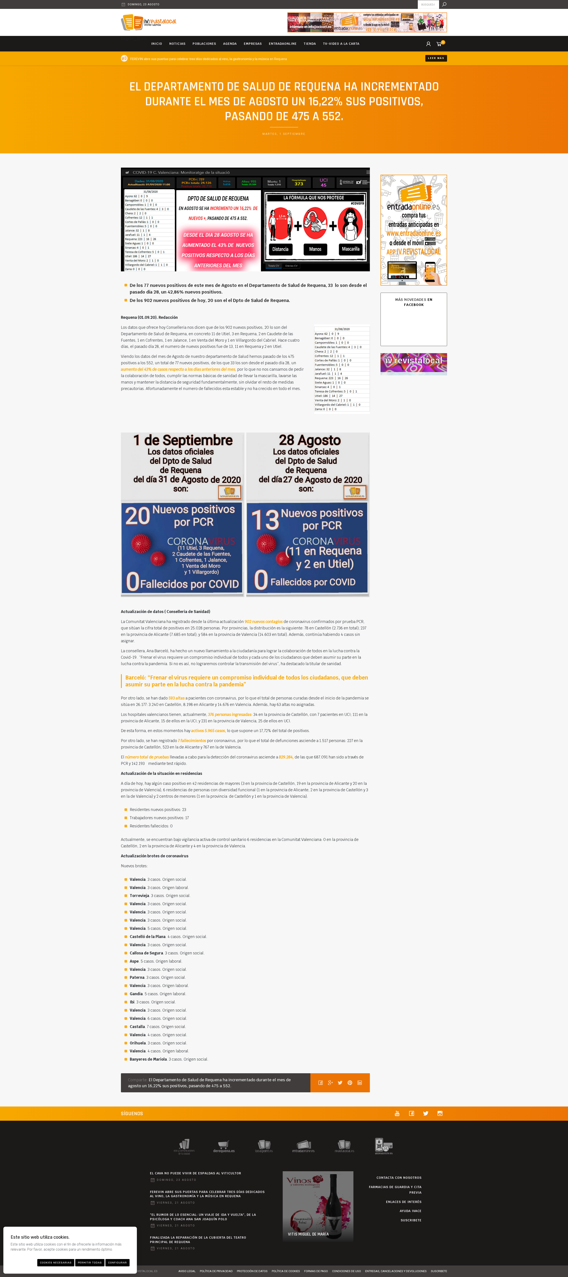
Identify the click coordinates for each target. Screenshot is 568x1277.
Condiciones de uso (346, 1271)
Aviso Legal (187, 1271)
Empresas (253, 44)
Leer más (436, 58)
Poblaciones (204, 44)
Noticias (177, 44)
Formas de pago (316, 1271)
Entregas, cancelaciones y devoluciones (396, 1271)
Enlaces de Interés (404, 1202)
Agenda (230, 44)
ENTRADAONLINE (283, 44)
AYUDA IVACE (411, 1211)
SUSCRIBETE (411, 1220)
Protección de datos (252, 1271)
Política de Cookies (286, 1271)
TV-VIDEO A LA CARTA (341, 44)
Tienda (310, 44)
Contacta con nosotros (399, 1178)
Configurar (117, 1262)
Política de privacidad (216, 1271)
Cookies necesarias (56, 1262)
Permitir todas (90, 1262)
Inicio (156, 44)
